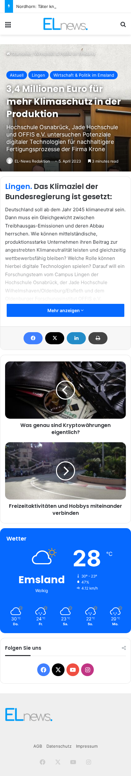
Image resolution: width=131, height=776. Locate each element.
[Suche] (123, 26)
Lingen (38, 75)
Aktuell (17, 75)
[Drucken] (97, 338)
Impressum (87, 746)
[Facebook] (33, 338)
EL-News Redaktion (32, 161)
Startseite (20, 53)
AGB (37, 746)
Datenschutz (59, 746)
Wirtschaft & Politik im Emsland (64, 53)
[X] (54, 338)
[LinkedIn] (76, 338)
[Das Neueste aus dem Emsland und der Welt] (65, 23)
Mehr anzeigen (64, 310)
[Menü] (8, 26)
